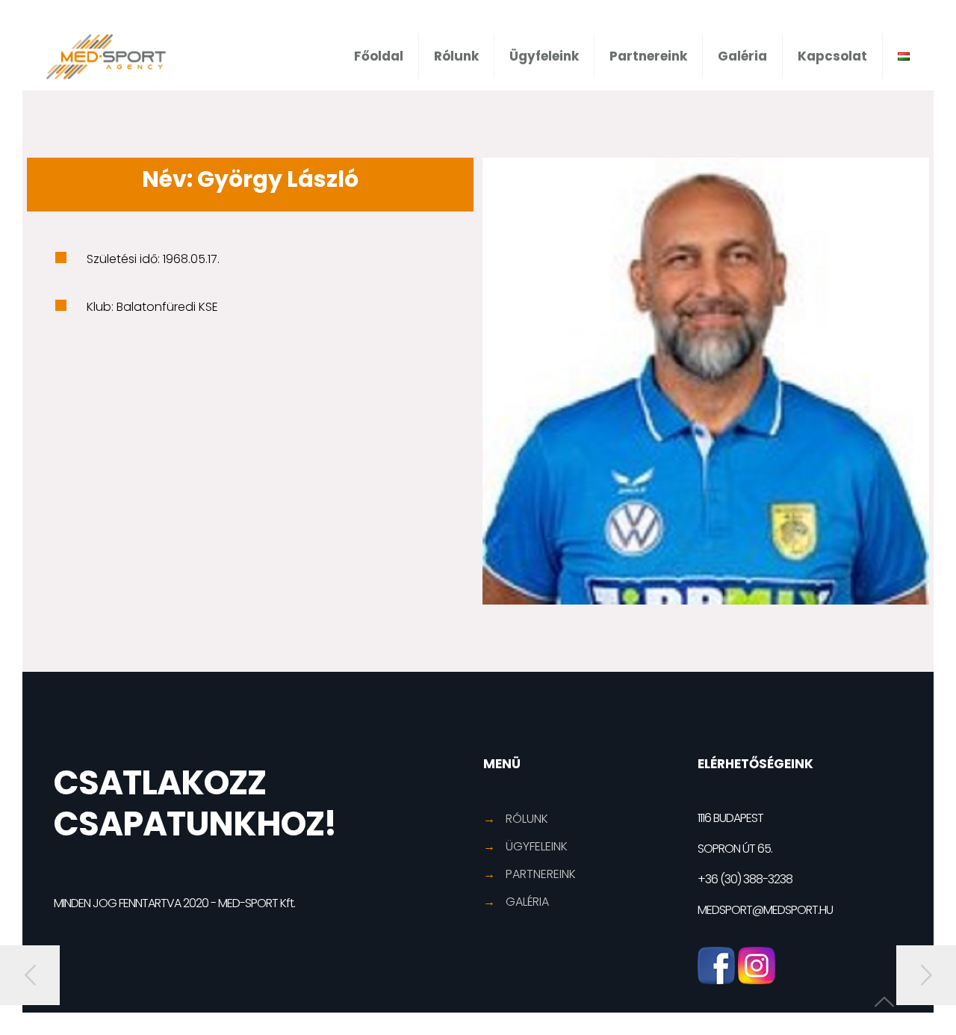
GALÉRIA (527, 901)
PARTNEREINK (541, 874)
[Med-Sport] (106, 56)
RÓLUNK (527, 818)
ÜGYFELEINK (537, 846)
